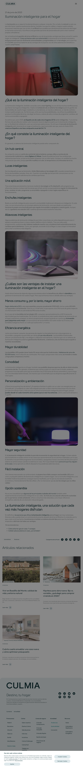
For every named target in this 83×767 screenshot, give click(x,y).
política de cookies (13, 759)
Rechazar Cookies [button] (62, 761)
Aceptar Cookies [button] (62, 756)
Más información (19, 760)
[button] (28, 763)
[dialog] (41, 759)
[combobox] (81, 753)
